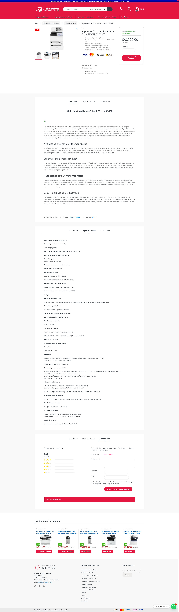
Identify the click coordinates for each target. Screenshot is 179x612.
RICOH (94, 217)
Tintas (84, 593)
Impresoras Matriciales (89, 587)
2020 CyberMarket (42, 610)
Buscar (127, 575)
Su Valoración (95, 455)
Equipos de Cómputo (42, 17)
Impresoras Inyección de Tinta (91, 581)
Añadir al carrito (132, 58)
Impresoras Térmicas (88, 590)
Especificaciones (89, 102)
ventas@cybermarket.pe (45, 582)
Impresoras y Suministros (51, 23)
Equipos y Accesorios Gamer (63, 17)
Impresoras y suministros (85, 17)
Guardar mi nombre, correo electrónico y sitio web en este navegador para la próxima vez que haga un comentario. (113, 482)
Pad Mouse (84, 601)
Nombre (94, 471)
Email (93, 476)
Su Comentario (95, 459)
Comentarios (105, 102)
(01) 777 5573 (48, 567)
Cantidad (124, 47)
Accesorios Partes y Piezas (89, 570)
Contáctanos (125, 17)
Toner (84, 595)
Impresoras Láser (71, 23)
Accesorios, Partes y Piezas (107, 17)
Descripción (73, 102)
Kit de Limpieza (85, 598)
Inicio (36, 23)
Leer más (86, 551)
